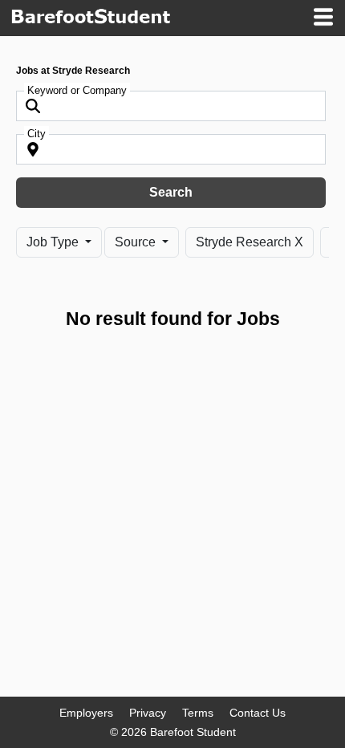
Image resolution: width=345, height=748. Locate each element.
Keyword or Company (77, 90)
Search (171, 192)
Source (137, 242)
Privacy (147, 712)
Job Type (54, 242)
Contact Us (257, 712)
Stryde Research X (249, 242)
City (36, 134)
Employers (86, 712)
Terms (197, 712)
